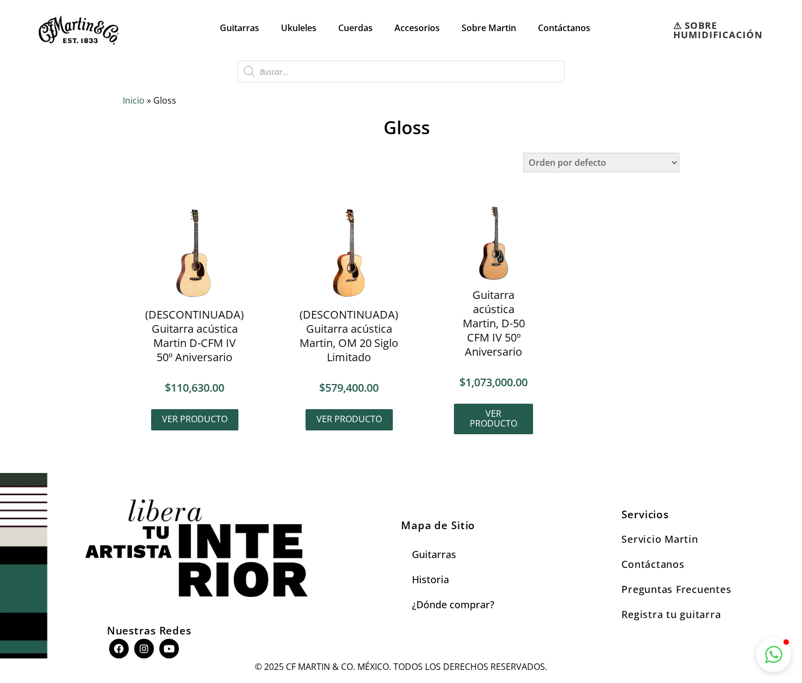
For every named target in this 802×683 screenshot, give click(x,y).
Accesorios (417, 28)
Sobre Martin (489, 28)
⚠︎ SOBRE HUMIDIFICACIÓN (718, 30)
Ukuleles (298, 28)
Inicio (134, 100)
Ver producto (195, 419)
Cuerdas (355, 28)
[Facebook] (119, 648)
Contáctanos (564, 28)
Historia (430, 579)
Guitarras (239, 28)
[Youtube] (169, 648)
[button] (773, 654)
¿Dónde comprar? (453, 604)
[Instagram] (144, 648)
